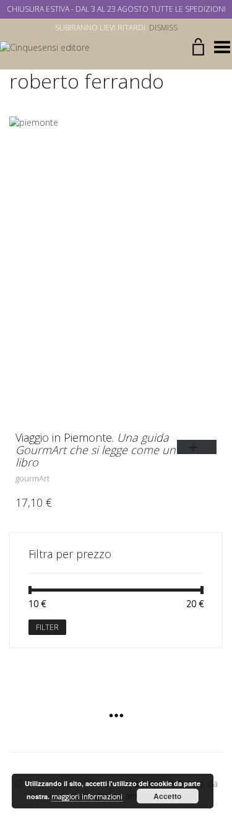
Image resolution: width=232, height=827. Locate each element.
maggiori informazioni (86, 796)
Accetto (167, 796)
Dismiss (163, 27)
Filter (47, 627)
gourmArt (32, 478)
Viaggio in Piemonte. (95, 450)
